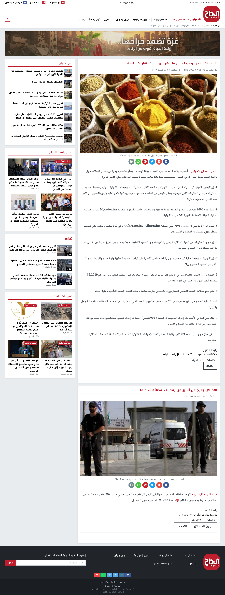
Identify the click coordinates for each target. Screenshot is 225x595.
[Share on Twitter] (152, 162)
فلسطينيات (178, 20)
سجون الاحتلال (204, 526)
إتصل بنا (114, 582)
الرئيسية (216, 25)
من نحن (122, 582)
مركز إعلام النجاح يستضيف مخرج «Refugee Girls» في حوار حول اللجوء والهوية (23, 182)
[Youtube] (97, 575)
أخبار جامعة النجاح (91, 20)
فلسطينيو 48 (160, 20)
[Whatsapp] (103, 575)
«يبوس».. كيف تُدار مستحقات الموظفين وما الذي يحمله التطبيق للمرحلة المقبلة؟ (25, 328)
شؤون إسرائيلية (141, 20)
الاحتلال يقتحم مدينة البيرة (47, 82)
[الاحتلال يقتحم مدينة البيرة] (68, 84)
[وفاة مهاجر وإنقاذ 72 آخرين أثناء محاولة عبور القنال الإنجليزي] (68, 127)
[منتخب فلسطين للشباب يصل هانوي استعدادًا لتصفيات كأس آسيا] (68, 138)
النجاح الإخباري (211, 14)
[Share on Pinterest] (145, 162)
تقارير (107, 20)
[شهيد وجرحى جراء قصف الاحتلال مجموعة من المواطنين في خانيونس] (68, 73)
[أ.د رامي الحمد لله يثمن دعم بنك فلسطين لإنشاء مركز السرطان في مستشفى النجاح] (56, 167)
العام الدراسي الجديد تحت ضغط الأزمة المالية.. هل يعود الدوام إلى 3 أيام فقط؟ (57, 366)
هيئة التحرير (104, 582)
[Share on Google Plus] (159, 162)
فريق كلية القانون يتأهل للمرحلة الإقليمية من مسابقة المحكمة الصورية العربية (24, 219)
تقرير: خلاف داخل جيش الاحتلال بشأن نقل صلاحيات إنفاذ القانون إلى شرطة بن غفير (39, 116)
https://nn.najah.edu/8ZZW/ (198, 515)
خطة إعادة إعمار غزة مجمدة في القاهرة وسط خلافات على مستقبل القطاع (33, 262)
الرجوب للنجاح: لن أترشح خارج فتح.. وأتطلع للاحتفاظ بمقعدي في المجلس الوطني (23, 366)
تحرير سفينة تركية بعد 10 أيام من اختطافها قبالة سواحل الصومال (38, 105)
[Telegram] (109, 575)
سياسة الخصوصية (112, 586)
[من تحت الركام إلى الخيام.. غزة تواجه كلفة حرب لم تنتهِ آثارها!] (56, 311)
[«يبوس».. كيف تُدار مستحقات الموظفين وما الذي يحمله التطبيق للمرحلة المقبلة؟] (23, 311)
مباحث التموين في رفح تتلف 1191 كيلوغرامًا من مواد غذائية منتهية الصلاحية (36, 94)
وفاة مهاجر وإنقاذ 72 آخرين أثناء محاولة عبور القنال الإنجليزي (37, 126)
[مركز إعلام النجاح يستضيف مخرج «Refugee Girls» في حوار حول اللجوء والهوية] (23, 167)
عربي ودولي (122, 20)
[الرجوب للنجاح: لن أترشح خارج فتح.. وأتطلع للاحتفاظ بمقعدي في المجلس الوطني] (23, 349)
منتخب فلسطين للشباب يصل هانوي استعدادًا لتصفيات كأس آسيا (37, 137)
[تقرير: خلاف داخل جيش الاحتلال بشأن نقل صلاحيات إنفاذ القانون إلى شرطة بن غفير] (68, 116)
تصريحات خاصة (63, 296)
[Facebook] (128, 575)
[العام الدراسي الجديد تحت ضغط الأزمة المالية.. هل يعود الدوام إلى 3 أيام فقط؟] (56, 349)
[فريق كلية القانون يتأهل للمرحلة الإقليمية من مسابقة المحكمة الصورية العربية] (23, 202)
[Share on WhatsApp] (138, 162)
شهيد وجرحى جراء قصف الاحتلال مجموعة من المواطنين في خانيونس (37, 72)
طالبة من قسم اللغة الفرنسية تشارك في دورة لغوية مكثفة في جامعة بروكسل (57, 219)
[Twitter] (115, 575)
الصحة (210, 366)
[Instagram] (122, 575)
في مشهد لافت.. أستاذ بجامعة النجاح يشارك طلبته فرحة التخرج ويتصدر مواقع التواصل (33, 278)
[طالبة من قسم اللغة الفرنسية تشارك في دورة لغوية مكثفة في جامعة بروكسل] (56, 202)
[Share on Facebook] (166, 162)
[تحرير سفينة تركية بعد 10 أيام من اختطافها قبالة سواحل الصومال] (68, 106)
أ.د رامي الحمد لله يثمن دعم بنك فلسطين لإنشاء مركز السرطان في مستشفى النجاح (58, 184)
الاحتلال (181, 526)
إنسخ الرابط (169, 354)
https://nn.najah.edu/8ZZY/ (198, 354)
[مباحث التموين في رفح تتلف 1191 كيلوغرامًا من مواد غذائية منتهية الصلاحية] (68, 95)
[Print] (131, 162)
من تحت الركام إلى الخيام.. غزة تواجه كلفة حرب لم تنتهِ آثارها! (57, 326)
